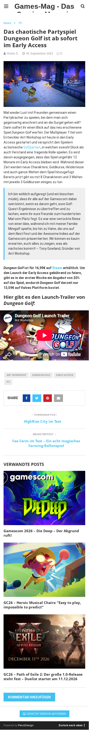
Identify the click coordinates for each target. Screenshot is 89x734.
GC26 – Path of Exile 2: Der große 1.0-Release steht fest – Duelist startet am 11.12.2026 (43, 676)
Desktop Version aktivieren (46, 713)
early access (64, 375)
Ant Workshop (16, 375)
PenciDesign (26, 725)
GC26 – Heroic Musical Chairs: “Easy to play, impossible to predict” (42, 605)
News (7, 23)
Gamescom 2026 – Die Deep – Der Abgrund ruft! (41, 533)
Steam (57, 268)
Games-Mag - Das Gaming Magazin (44, 7)
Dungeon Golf (41, 375)
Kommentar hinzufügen (29, 697)
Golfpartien (31, 147)
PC (20, 23)
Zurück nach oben (70, 725)
